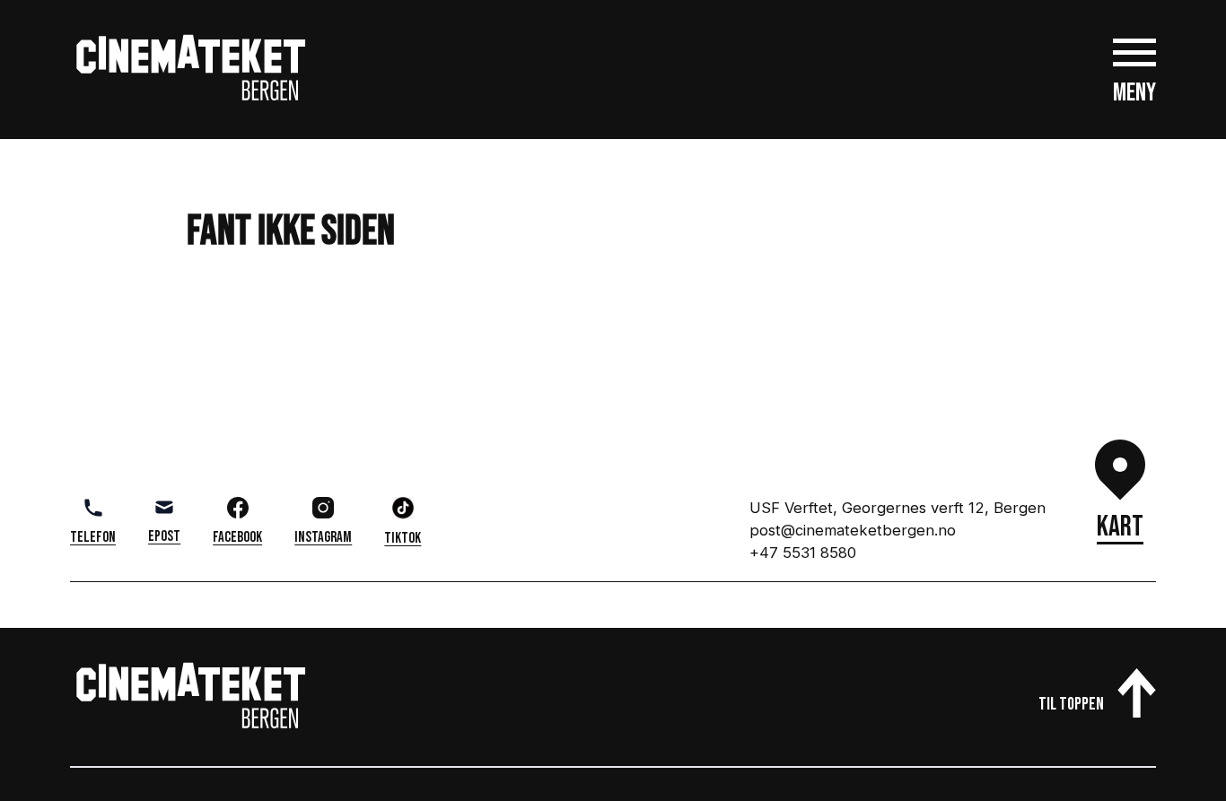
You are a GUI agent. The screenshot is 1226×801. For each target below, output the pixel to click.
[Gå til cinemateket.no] (191, 69)
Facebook (237, 537)
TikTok (402, 538)
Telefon (93, 537)
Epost (164, 536)
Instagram (323, 537)
